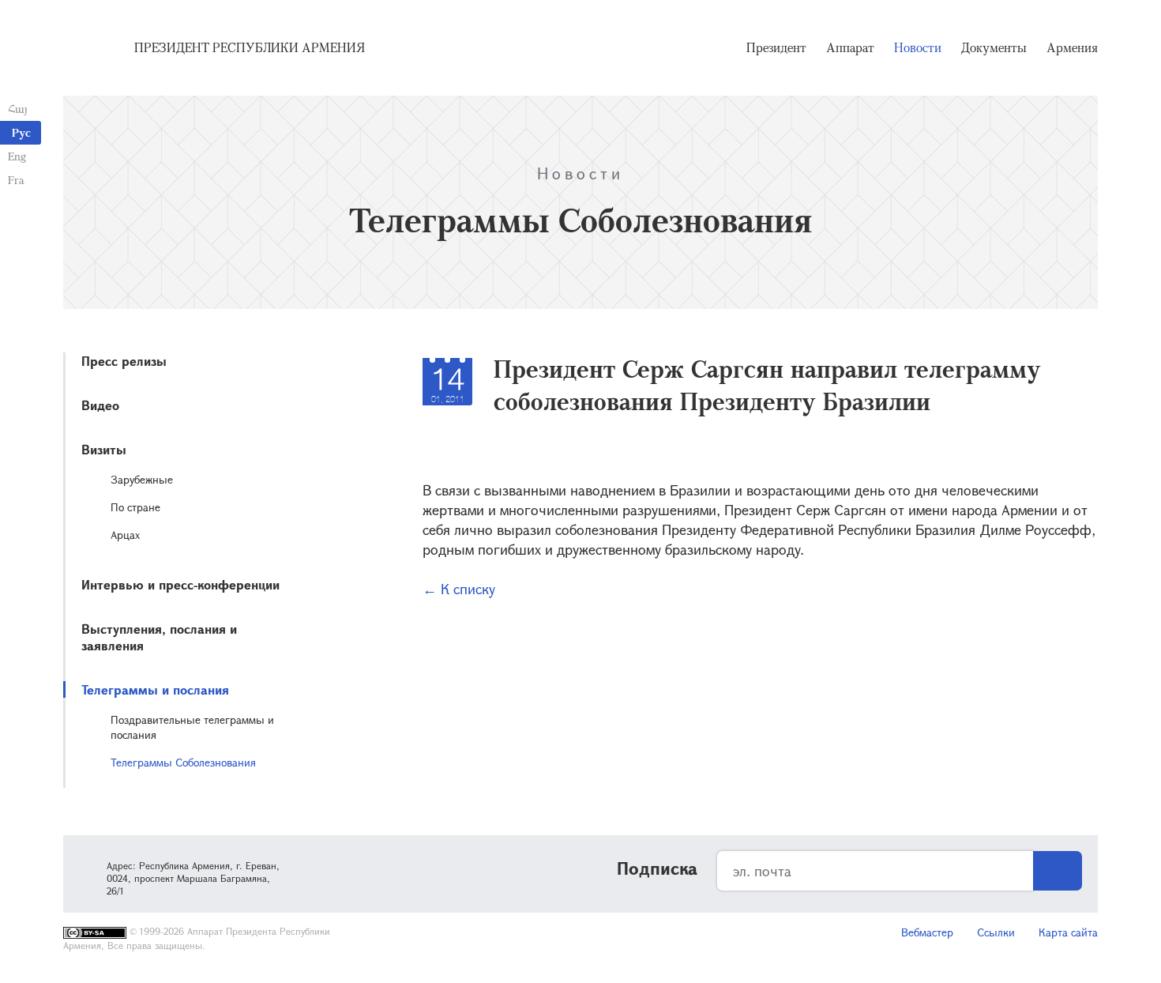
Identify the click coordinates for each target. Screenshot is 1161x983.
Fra (16, 179)
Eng (17, 156)
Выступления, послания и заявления (159, 636)
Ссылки (996, 932)
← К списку (459, 588)
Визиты (103, 449)
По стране (135, 506)
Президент (776, 47)
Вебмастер (927, 932)
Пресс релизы (124, 360)
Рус (21, 132)
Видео (100, 405)
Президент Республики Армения (249, 47)
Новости (917, 47)
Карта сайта (1068, 932)
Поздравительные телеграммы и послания (192, 727)
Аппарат (850, 47)
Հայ (18, 108)
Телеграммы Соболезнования (183, 762)
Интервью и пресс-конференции (180, 584)
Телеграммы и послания (155, 689)
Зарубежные (142, 479)
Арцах (125, 534)
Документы (994, 47)
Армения (1072, 47)
